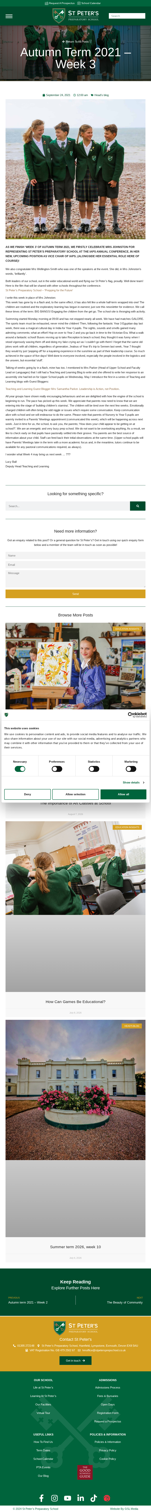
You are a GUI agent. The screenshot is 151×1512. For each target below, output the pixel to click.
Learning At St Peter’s (43, 1396)
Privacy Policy (107, 1450)
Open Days (108, 1404)
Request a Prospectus (107, 1421)
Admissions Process (107, 1387)
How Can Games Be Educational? (76, 1002)
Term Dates (43, 1450)
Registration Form (108, 1412)
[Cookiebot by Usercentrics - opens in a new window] (131, 715)
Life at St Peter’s (43, 1387)
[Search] (137, 506)
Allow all (123, 794)
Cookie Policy (107, 1458)
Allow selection (76, 794)
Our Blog (43, 1475)
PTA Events (43, 1467)
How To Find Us (43, 1441)
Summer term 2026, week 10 (75, 1247)
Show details (131, 782)
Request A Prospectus (61, 3)
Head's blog (101, 95)
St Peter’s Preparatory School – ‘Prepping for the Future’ (39, 290)
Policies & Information (108, 1441)
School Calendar (91, 3)
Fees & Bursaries (107, 1396)
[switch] (57, 769)
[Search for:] (127, 16)
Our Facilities (43, 1404)
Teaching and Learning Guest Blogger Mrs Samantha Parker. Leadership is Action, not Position (62, 388)
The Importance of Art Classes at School (75, 803)
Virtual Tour (43, 1412)
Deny (27, 794)
